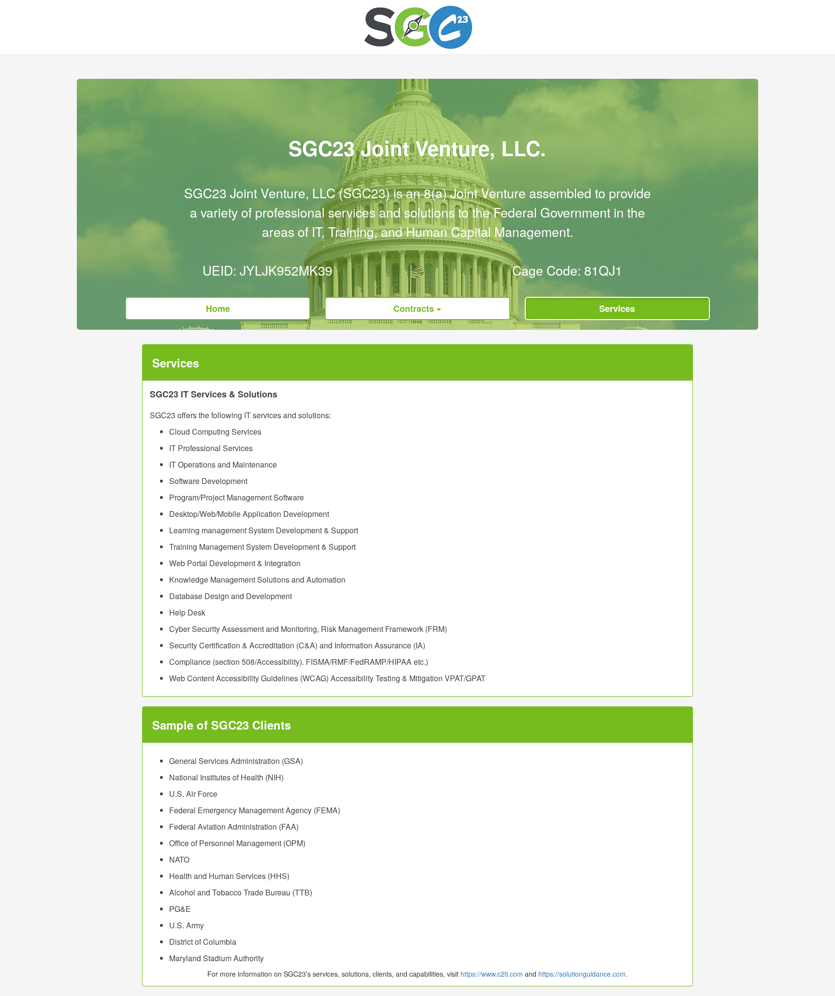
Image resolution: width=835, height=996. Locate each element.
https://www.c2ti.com (492, 974)
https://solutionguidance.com (582, 974)
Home (218, 308)
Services (617, 308)
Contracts (414, 308)
